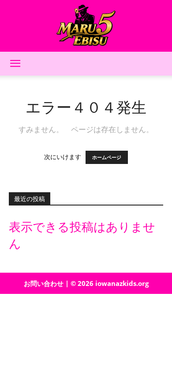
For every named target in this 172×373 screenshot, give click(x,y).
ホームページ (106, 157)
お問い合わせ (44, 283)
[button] (15, 64)
